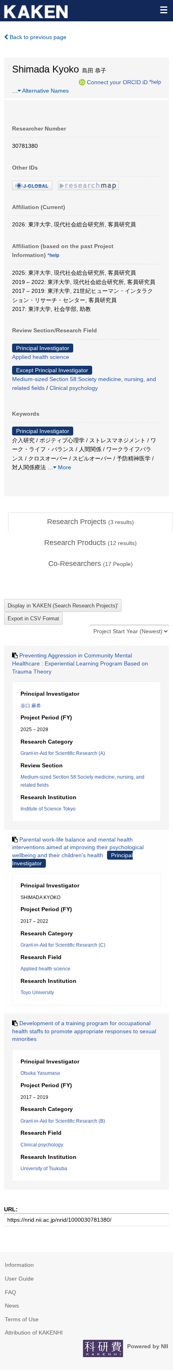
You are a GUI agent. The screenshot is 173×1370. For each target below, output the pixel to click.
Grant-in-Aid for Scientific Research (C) (63, 945)
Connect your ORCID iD (117, 82)
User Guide (19, 1278)
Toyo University (37, 992)
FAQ (10, 1292)
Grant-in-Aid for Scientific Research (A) (63, 753)
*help (155, 82)
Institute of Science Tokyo (48, 809)
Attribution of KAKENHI (34, 1332)
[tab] (90, 522)
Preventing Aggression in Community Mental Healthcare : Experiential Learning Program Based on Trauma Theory (80, 663)
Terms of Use (22, 1319)
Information (19, 1265)
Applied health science (40, 357)
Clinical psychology (73, 388)
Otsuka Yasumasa (40, 1073)
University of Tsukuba (44, 1168)
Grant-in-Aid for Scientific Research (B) (63, 1121)
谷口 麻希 (31, 706)
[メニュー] (163, 9)
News (12, 1305)
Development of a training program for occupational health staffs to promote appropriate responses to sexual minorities (84, 1031)
